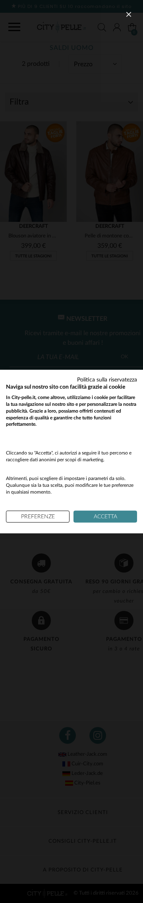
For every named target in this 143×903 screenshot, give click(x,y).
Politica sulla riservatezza (107, 379)
